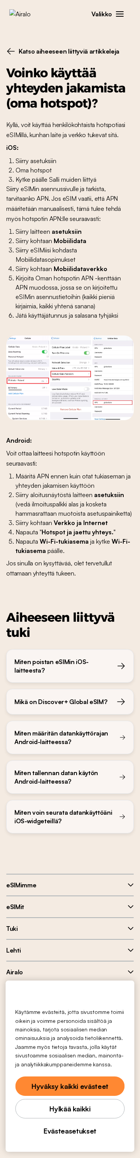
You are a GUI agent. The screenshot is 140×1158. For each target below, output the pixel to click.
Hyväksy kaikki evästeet (70, 1086)
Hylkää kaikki (69, 1108)
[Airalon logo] (25, 14)
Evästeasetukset (70, 1131)
